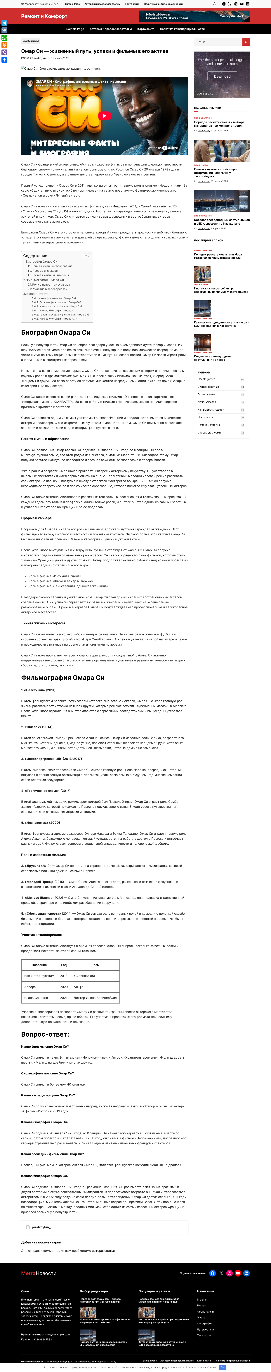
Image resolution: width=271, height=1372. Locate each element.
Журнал (202, 1317)
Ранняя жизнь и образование (52, 266)
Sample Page (72, 3)
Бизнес (201, 1305)
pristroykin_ (41, 58)
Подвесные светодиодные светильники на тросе (213, 358)
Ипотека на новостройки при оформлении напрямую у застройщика (215, 173)
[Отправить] (4, 60)
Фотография (204, 1323)
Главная (202, 1299)
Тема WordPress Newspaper (88, 1361)
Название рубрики (207, 107)
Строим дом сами (209, 432)
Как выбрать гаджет (211, 409)
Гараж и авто (201, 165)
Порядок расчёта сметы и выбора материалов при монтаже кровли (219, 123)
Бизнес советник (203, 118)
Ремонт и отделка (209, 424)
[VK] (4, 30)
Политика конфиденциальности (163, 3)
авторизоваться (104, 1250)
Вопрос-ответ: (37, 294)
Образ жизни (205, 1311)
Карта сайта (132, 3)
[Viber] (4, 52)
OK (222, 1367)
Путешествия (205, 1329)
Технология (204, 1335)
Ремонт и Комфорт (44, 16)
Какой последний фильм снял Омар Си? (64, 314)
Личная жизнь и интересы (51, 275)
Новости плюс (207, 417)
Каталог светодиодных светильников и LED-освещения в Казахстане (222, 221)
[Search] (246, 42)
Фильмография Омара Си (45, 280)
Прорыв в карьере (45, 270)
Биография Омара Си (41, 261)
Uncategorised (31, 41)
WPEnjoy (111, 1361)
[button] (85, 256)
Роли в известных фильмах (51, 284)
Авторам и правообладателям (102, 3)
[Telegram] (4, 23)
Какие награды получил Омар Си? (61, 306)
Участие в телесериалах (50, 289)
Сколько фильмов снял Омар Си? (60, 302)
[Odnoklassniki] (4, 45)
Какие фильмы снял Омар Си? (57, 298)
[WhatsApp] (4, 37)
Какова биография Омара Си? (58, 310)
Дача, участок (207, 401)
